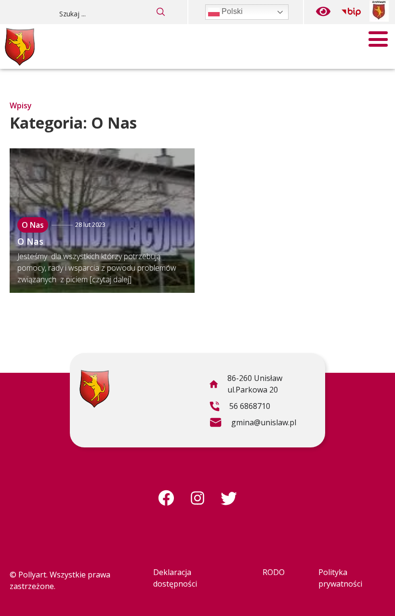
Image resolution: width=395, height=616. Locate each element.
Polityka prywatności (340, 578)
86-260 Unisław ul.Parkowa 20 (245, 385)
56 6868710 (239, 407)
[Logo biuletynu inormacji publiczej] (351, 12)
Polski (231, 11)
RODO (274, 572)
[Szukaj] (161, 12)
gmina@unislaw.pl (252, 424)
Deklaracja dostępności (175, 578)
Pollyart (32, 574)
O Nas (33, 225)
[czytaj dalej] (111, 279)
